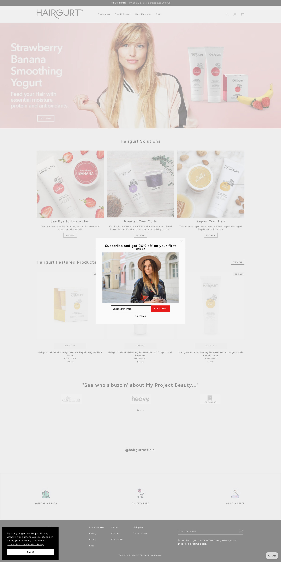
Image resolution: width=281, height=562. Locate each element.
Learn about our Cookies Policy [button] (25, 544)
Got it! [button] (30, 552)
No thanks (140, 316)
